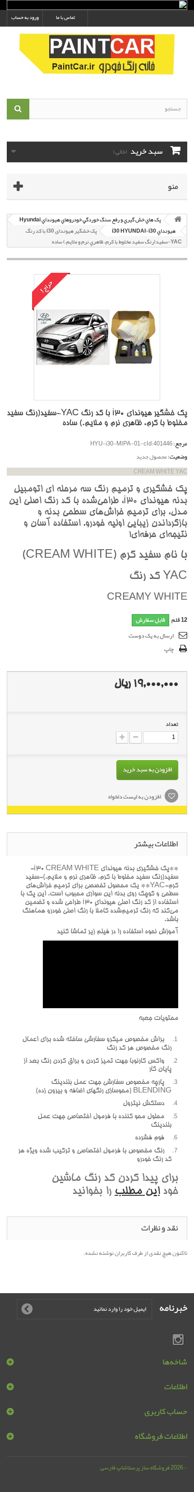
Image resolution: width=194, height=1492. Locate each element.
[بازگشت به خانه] (177, 219)
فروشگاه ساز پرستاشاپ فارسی (135, 1468)
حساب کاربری (165, 1411)
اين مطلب (137, 1192)
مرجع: (180, 444)
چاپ (169, 649)
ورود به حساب (25, 17)
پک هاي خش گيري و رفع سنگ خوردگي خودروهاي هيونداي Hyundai (90, 219)
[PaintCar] (97, 54)
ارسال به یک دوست (151, 636)
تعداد (172, 724)
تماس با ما (65, 17)
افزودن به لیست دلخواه (135, 797)
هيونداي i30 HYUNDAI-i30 (144, 230)
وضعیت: (177, 457)
